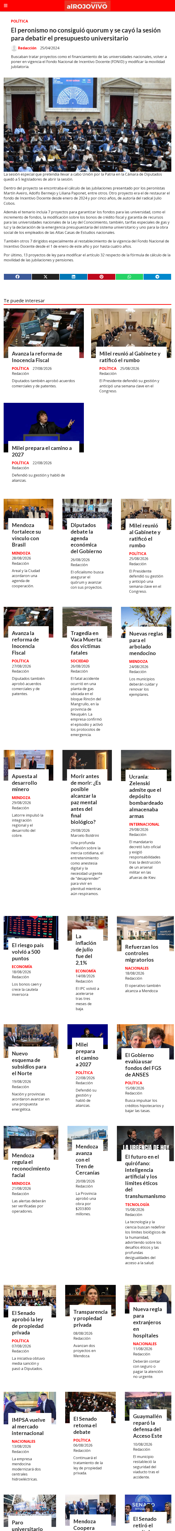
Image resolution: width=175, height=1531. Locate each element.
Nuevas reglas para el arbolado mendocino (146, 643)
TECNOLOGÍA (137, 1204)
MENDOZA (21, 553)
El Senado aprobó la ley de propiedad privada (28, 1323)
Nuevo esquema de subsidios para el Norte (29, 1063)
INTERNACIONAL (144, 824)
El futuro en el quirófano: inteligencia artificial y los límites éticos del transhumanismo (145, 1176)
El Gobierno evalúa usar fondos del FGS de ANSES (143, 1065)
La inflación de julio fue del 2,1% (86, 949)
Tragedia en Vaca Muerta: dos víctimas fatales (86, 643)
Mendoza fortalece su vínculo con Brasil (26, 535)
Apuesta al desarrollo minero (24, 782)
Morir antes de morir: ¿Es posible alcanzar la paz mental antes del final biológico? (86, 799)
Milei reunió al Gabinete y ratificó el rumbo (129, 356)
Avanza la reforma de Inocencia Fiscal (37, 356)
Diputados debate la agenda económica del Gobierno (86, 538)
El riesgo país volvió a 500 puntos (28, 951)
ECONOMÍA (22, 966)
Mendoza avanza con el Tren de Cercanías (88, 1159)
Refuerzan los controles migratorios (141, 953)
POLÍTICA (19, 21)
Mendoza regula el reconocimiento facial (31, 1165)
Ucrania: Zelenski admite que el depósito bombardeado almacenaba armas (146, 796)
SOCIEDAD (80, 660)
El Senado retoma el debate (85, 1425)
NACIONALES (137, 968)
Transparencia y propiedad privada (90, 1318)
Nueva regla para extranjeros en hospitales (147, 1322)
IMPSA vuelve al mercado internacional (28, 1426)
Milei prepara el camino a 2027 (87, 1054)
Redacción (27, 47)
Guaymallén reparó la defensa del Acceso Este (147, 1426)
